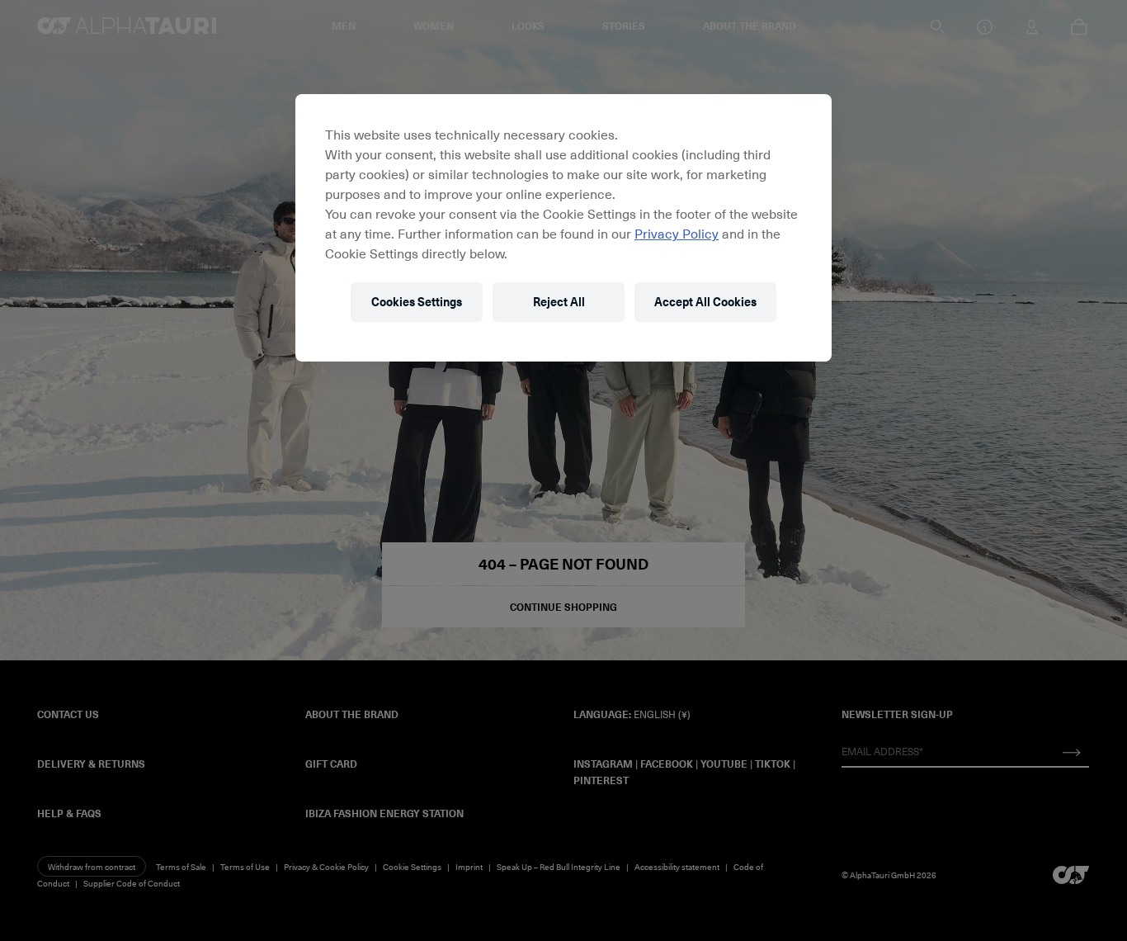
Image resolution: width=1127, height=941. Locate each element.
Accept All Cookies (705, 301)
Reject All (559, 301)
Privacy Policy (676, 233)
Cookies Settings (416, 301)
